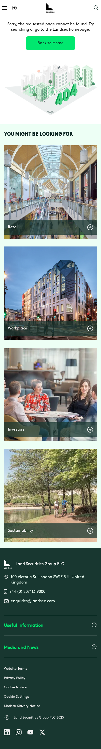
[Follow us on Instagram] (19, 733)
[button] (96, 8)
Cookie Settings (16, 697)
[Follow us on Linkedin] (7, 733)
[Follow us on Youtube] (30, 733)
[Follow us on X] (42, 733)
